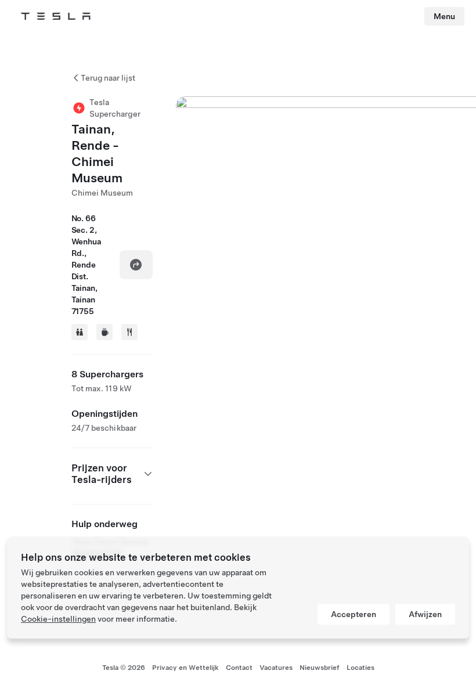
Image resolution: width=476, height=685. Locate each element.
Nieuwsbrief (320, 668)
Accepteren (353, 614)
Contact (239, 668)
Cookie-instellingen (58, 618)
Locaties (360, 668)
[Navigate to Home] (56, 16)
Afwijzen (425, 614)
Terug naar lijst (108, 77)
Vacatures (276, 668)
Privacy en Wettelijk (185, 668)
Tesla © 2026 (123, 668)
